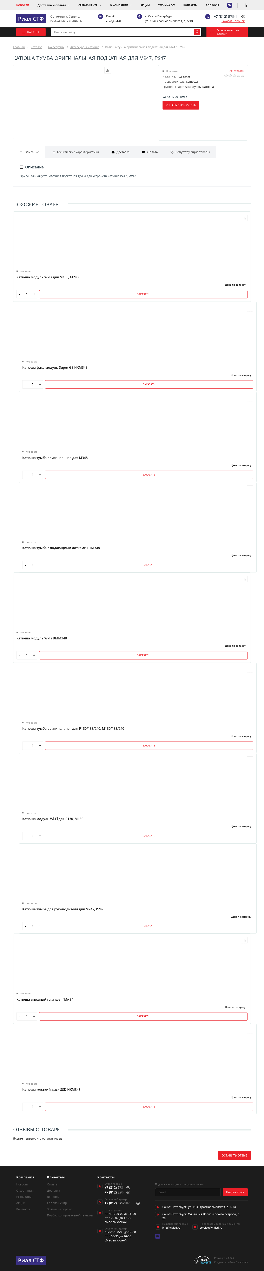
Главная (19, 47)
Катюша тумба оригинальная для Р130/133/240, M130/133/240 (73, 728)
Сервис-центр (88, 5)
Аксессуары (56, 47)
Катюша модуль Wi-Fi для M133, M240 (47, 277)
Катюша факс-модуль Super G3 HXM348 (54, 367)
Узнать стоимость (181, 105)
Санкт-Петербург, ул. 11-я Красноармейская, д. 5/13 (199, 1207)
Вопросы (212, 5)
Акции (145, 5)
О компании (119, 5)
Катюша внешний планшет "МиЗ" (44, 999)
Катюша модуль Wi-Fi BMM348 (41, 638)
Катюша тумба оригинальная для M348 (55, 457)
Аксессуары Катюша (84, 47)
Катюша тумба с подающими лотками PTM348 (61, 548)
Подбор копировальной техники (70, 1215)
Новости (22, 5)
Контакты (190, 5)
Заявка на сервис (59, 1209)
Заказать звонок (233, 21)
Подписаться (235, 1192)
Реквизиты (24, 1197)
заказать (143, 294)
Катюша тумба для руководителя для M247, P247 (63, 909)
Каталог (36, 47)
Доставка (53, 1190)
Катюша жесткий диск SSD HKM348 (51, 1089)
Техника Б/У (166, 5)
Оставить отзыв (235, 1155)
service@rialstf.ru (211, 1227)
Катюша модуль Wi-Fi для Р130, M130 (52, 819)
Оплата (52, 1184)
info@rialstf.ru (115, 21)
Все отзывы (236, 71)
